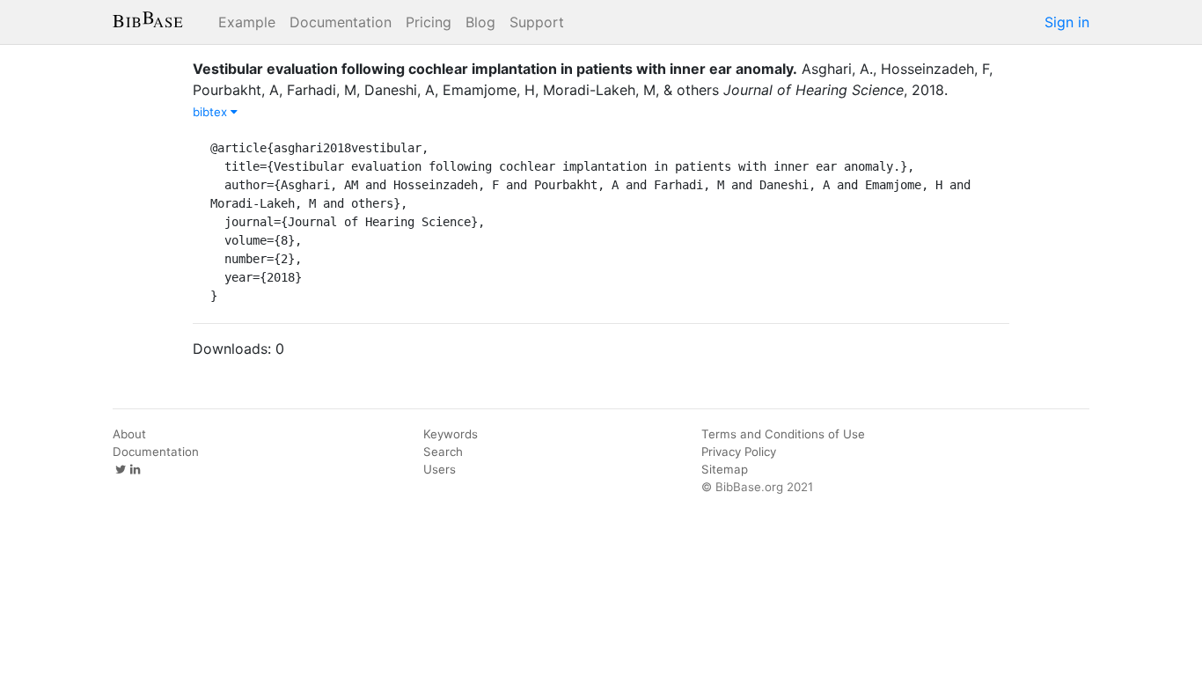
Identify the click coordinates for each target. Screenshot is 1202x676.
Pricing (428, 22)
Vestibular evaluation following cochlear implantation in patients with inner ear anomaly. (495, 68)
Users (439, 469)
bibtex (212, 112)
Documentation (341, 22)
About (129, 434)
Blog (480, 22)
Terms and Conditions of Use (783, 434)
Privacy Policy (738, 452)
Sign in (1066, 22)
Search (443, 452)
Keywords (450, 434)
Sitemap (724, 469)
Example (246, 22)
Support (536, 22)
